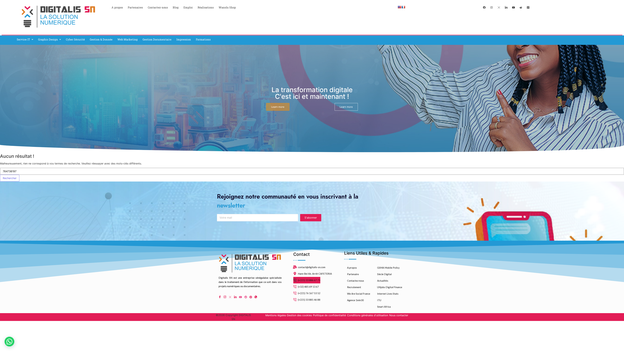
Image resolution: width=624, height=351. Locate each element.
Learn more (277, 106)
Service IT (23, 39)
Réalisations (206, 7)
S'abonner (311, 217)
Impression (183, 39)
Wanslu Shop (227, 7)
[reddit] (520, 7)
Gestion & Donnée (101, 39)
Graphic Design (48, 39)
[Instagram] (225, 297)
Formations (203, 39)
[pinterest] (528, 7)
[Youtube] (240, 297)
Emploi (188, 7)
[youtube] (513, 7)
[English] (399, 7)
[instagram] (491, 7)
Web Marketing (127, 39)
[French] (403, 7)
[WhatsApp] (255, 297)
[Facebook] (484, 7)
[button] (25, 39)
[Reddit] (245, 297)
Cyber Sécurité (75, 39)
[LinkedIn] (506, 7)
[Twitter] (498, 7)
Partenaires (135, 7)
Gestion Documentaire (157, 39)
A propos (117, 7)
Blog (176, 7)
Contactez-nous (158, 7)
